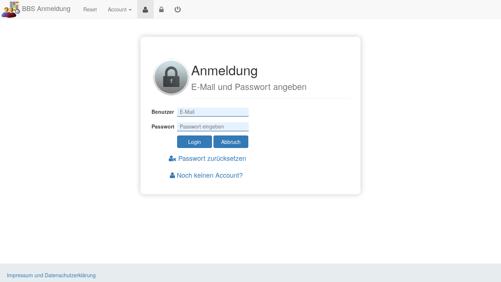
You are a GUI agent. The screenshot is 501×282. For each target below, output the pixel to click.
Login (194, 141)
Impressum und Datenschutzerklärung (51, 275)
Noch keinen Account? (209, 175)
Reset (90, 9)
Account (117, 9)
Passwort (163, 126)
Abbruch (231, 141)
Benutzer (162, 111)
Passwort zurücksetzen (211, 158)
